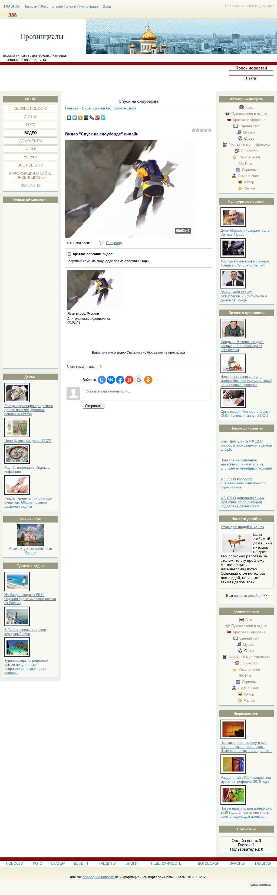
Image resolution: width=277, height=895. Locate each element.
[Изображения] (94, 290)
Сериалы (249, 170)
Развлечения (249, 157)
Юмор (249, 182)
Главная (71, 108)
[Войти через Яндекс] (129, 380)
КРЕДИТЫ (107, 863)
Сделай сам (249, 126)
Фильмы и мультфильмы (249, 145)
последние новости (98, 877)
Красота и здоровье (249, 120)
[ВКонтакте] (69, 117)
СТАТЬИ (58, 863)
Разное (249, 188)
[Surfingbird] (103, 117)
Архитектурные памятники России (30, 551)
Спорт (249, 139)
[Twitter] (75, 117)
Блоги (71, 6)
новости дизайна (247, 596)
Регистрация (89, 6)
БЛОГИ (131, 863)
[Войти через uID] (102, 380)
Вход (107, 6)
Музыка (249, 132)
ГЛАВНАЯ (12, 6)
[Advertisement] (112, 78)
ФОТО (37, 863)
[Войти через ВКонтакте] (111, 380)
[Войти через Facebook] (120, 380)
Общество (249, 151)
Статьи (57, 6)
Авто (249, 107)
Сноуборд (114, 243)
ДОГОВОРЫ (208, 863)
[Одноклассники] (80, 117)
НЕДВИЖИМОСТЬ (166, 863)
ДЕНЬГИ (81, 863)
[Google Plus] (97, 117)
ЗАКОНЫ (237, 863)
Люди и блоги (249, 176)
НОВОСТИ (14, 863)
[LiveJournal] (92, 117)
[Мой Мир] (86, 117)
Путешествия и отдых (249, 114)
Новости (30, 6)
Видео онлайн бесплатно (102, 108)
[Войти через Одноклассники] (148, 380)
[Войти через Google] (138, 379)
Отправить (93, 406)
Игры (249, 163)
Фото (44, 6)
